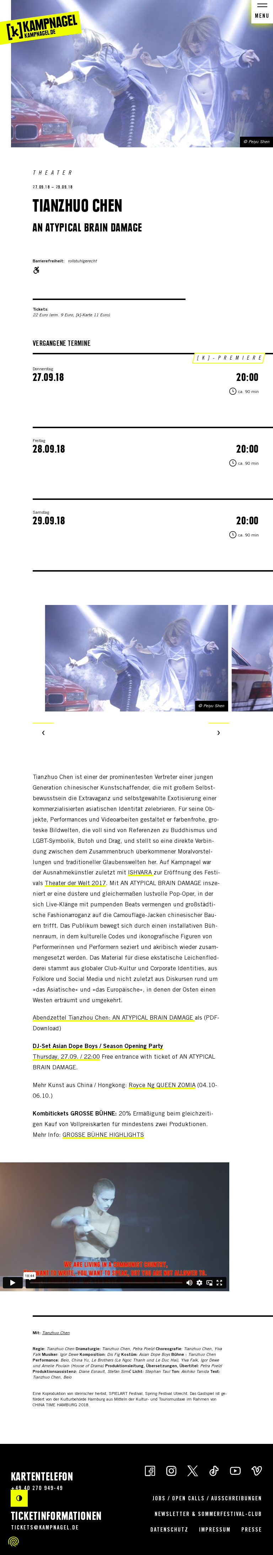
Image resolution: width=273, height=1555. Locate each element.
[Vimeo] (256, 1470)
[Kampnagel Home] (41, 22)
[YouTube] (235, 1470)
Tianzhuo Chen (56, 1333)
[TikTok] (214, 1470)
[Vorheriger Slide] (43, 733)
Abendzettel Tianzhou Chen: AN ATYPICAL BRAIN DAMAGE (114, 1018)
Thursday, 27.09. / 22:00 (66, 1057)
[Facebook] (150, 1470)
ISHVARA (141, 873)
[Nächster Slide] (218, 733)
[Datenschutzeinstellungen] (13, 1541)
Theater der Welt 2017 (75, 884)
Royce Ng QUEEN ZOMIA (162, 1086)
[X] (192, 1470)
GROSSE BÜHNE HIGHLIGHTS (103, 1136)
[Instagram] (171, 1470)
